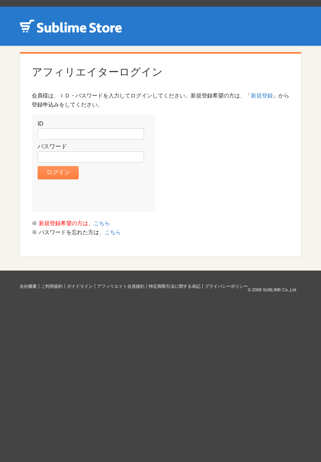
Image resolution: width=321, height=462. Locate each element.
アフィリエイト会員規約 (120, 286)
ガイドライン (80, 286)
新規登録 (262, 95)
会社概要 (28, 286)
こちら (102, 223)
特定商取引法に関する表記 (174, 286)
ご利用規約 (52, 286)
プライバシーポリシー (226, 286)
